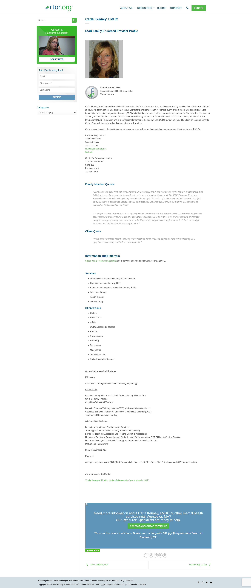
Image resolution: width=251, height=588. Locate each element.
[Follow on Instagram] (202, 583)
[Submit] (74, 20)
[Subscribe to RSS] (211, 583)
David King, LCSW (198, 565)
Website (89, 152)
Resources (145, 8)
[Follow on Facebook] (198, 583)
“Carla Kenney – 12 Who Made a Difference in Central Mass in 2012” (117, 480)
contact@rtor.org (105, 580)
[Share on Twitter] (151, 555)
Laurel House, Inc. (87, 584)
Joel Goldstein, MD (98, 565)
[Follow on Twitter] (207, 583)
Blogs (161, 8)
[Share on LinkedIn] (165, 555)
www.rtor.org (58, 584)
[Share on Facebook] (146, 555)
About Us (126, 8)
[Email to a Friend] (156, 555)
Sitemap (41, 580)
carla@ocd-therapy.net (95, 149)
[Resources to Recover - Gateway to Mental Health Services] (59, 8)
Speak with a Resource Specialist (100, 261)
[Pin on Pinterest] (160, 555)
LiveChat (142, 584)
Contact (176, 8)
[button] (187, 7)
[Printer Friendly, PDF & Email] (92, 550)
